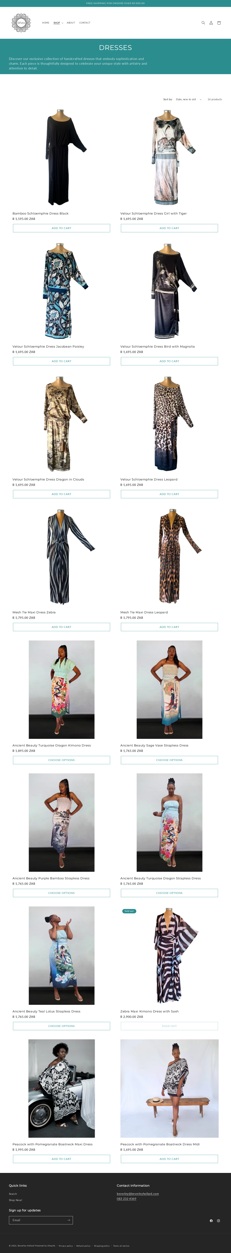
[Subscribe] (69, 1220)
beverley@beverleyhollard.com (138, 1193)
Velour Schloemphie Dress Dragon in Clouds (48, 479)
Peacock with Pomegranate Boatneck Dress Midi (160, 1144)
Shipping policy (102, 1246)
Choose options (61, 760)
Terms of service (121, 1246)
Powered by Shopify (45, 1246)
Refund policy (83, 1246)
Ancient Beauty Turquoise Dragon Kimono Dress (52, 745)
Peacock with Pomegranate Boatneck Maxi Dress (53, 1144)
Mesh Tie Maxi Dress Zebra (34, 612)
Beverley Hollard (26, 1246)
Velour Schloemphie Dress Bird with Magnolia (157, 346)
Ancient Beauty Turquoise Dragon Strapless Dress (160, 878)
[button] (58, 22)
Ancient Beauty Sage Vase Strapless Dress (154, 745)
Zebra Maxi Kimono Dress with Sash (149, 1011)
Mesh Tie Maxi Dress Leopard (144, 612)
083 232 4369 (126, 1199)
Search (13, 1193)
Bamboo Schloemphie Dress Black (41, 213)
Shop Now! (15, 1200)
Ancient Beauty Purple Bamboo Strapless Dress (51, 878)
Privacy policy (66, 1246)
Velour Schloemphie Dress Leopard (148, 479)
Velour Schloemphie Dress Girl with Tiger (153, 213)
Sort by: (167, 99)
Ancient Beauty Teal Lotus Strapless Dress (46, 1011)
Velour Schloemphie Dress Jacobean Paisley (48, 346)
